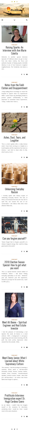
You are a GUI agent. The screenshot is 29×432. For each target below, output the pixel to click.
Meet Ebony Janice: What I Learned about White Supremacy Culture (14, 361)
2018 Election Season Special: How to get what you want (14, 265)
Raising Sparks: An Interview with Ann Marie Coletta (14, 50)
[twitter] (14, 1)
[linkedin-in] (12, 1)
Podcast (14, 44)
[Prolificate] (14, 10)
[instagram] (17, 429)
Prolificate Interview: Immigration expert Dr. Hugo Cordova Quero (14, 398)
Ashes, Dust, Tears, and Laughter (14, 138)
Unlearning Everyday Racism (14, 190)
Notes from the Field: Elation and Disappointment (14, 86)
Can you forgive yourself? (14, 238)
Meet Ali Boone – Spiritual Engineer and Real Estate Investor (14, 325)
